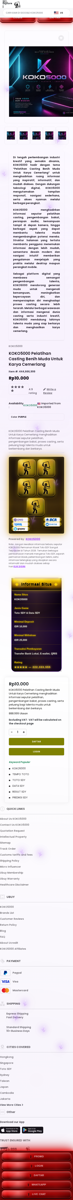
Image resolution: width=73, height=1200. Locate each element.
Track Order (8, 848)
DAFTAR (55, 17)
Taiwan (4, 1081)
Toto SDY (6, 1069)
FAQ (2, 937)
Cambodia (7, 1093)
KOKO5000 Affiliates (13, 949)
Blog (3, 931)
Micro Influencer (10, 866)
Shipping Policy (9, 860)
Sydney (4, 1075)
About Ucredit (9, 943)
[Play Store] (32, 1131)
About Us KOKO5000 (13, 819)
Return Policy (8, 925)
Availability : (16, 405)
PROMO (39, 1156)
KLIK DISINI (19, 566)
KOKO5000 (16, 346)
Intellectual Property (13, 837)
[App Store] (10, 1131)
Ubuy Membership (11, 872)
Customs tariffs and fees (16, 854)
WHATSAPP (39, 1184)
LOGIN (17, 17)
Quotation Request (12, 831)
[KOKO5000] (17, 7)
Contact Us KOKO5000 (14, 825)
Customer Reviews (12, 919)
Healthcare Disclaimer (14, 884)
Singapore (6, 1063)
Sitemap (5, 843)
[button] (61, 38)
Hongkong (6, 1057)
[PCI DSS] (8, 1150)
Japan (4, 1087)
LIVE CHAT (39, 1194)
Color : (18, 416)
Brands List (7, 913)
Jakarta (5, 1099)
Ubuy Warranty (9, 878)
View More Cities (11, 1105)
